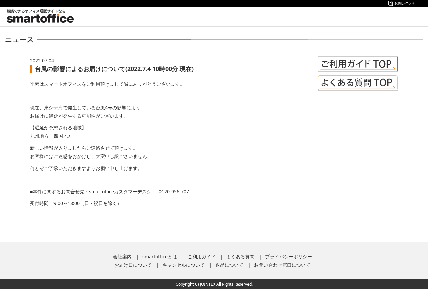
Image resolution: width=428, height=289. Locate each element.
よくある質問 (240, 256)
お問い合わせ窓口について (282, 265)
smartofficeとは (159, 256)
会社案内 (122, 256)
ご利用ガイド (202, 256)
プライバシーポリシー (288, 256)
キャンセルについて (184, 265)
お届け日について (133, 265)
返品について (229, 265)
